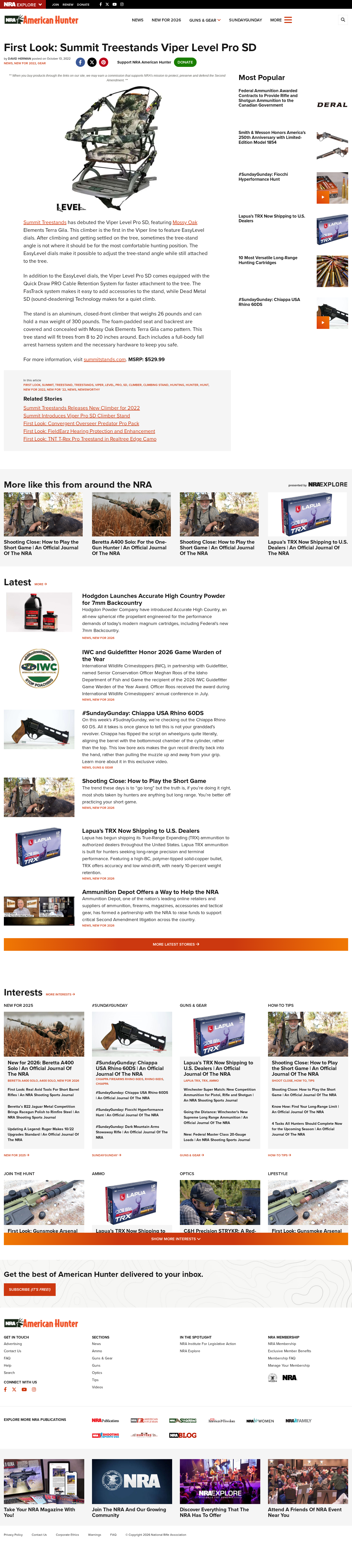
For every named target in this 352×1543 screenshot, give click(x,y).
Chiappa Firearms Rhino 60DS (119, 1079)
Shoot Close (282, 1080)
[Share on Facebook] (80, 59)
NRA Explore (190, 1351)
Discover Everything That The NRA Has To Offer (214, 1512)
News (138, 20)
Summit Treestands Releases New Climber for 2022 (81, 408)
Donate (83, 4)
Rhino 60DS (154, 1079)
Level (109, 385)
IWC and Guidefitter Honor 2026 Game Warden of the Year (151, 655)
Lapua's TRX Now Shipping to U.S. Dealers (140, 830)
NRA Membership (282, 1344)
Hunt (204, 385)
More (39, 584)
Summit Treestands (44, 222)
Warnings (94, 1534)
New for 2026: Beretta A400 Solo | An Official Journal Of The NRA (41, 1068)
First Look (31, 385)
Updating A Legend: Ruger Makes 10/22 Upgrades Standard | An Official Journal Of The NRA (43, 1134)
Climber (135, 385)
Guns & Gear (202, 20)
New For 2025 (18, 1005)
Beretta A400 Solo (23, 1080)
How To (300, 1080)
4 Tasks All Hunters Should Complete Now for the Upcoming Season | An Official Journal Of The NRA (307, 1129)
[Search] (343, 20)
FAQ (7, 1358)
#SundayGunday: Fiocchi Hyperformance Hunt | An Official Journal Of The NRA (129, 1112)
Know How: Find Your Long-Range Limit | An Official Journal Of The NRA (305, 1109)
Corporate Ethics (67, 1534)
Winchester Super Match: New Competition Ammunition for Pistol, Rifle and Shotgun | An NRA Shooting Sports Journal (220, 1095)
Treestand (64, 385)
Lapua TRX (192, 1080)
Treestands (84, 385)
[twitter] (92, 59)
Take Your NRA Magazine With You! (39, 1512)
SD (125, 385)
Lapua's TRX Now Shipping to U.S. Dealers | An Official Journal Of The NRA (308, 547)
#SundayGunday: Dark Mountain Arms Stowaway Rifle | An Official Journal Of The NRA (132, 1132)
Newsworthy (89, 389)
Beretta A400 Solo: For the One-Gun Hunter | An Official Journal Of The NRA (129, 547)
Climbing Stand (156, 385)
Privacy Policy (13, 1534)
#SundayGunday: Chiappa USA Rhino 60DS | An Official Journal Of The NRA (130, 1068)
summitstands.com (105, 359)
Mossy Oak (185, 222)
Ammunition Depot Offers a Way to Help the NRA (150, 892)
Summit (48, 385)
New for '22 (56, 389)
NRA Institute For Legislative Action (208, 1344)
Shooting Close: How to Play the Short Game (144, 781)
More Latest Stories (197, 944)
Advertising (13, 1344)
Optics (187, 1174)
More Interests (58, 994)
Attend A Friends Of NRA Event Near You (305, 1512)
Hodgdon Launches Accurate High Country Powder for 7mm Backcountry (153, 599)
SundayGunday (245, 20)
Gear (42, 63)
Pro (118, 385)
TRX (205, 1080)
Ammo (214, 1080)
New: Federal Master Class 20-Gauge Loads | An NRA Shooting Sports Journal (217, 1137)
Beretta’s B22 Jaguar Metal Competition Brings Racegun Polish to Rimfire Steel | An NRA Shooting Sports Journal (43, 1112)
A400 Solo (47, 1080)
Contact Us (12, 1351)
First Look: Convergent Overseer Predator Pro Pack (81, 423)
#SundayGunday (110, 1005)
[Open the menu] (288, 19)
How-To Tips (281, 1005)
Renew (68, 4)
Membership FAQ (282, 1358)
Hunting (177, 385)
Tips (311, 1080)
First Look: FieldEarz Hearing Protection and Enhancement (89, 431)
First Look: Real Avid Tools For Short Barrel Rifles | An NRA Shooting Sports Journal (43, 1092)
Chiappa (102, 1083)
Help (7, 1365)
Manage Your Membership (289, 1365)
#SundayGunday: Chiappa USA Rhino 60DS (143, 713)
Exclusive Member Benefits (289, 1351)
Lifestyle (278, 1174)
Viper (99, 385)
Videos (97, 1387)
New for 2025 (15, 1155)
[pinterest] (103, 59)
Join (55, 4)
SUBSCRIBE (30, 1289)
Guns (96, 1365)
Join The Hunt (19, 1174)
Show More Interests (203, 1239)
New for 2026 (166, 20)
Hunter (192, 385)
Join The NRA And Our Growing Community (129, 1512)
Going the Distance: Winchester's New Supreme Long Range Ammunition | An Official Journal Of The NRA (216, 1117)
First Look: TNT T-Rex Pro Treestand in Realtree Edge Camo (89, 439)
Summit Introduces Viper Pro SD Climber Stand (76, 416)
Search (9, 1372)
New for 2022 (25, 63)
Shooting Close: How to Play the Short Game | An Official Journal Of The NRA (41, 547)
